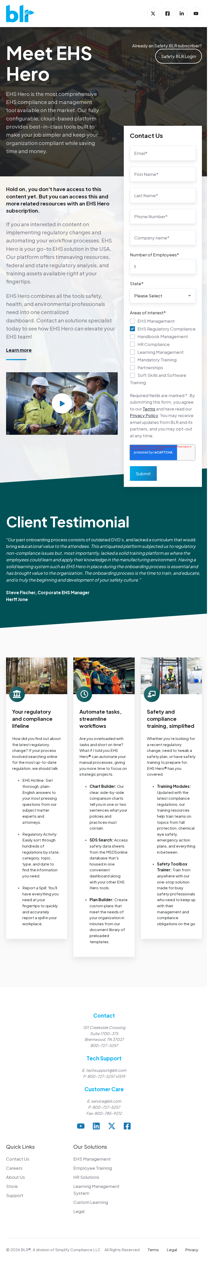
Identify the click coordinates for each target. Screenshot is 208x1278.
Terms (149, 408)
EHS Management (92, 1159)
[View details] (153, 13)
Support (14, 1195)
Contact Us (17, 1159)
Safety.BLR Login (178, 56)
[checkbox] (163, 351)
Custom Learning (90, 1202)
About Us (15, 1177)
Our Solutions (90, 1146)
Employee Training (92, 1168)
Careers (14, 1168)
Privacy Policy (144, 415)
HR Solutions (86, 1177)
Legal (78, 1211)
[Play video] (62, 403)
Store (12, 1186)
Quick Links (20, 1146)
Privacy (191, 1249)
